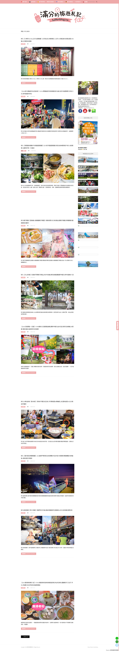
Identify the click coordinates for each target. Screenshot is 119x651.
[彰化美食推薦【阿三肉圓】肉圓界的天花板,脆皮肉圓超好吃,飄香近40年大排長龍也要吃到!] (47, 530)
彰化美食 (23, 406)
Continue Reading (30, 137)
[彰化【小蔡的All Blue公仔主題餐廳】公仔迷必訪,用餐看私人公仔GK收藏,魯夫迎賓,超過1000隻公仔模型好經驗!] (47, 61)
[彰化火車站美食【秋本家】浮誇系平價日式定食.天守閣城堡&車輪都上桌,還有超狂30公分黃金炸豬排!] (47, 424)
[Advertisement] (47, 208)
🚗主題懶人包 (86, 1)
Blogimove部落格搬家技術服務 (112, 650)
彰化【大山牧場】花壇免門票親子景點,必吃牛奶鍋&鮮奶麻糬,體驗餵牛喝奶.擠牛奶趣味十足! (47, 275)
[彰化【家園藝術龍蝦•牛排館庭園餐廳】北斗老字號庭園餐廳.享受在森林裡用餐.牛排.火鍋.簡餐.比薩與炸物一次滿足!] (47, 168)
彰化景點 (23, 96)
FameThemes (96, 647)
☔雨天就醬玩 (59, 1)
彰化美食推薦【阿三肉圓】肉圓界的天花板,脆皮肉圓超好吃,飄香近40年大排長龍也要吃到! (47, 510)
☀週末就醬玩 (50, 1)
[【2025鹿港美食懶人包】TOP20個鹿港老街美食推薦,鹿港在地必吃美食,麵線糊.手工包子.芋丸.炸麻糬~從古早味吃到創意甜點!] (47, 605)
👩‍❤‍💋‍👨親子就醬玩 (69, 1)
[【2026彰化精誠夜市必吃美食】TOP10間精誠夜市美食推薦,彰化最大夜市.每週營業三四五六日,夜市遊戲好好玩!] (47, 113)
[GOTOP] (117, 645)
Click (117, 325)
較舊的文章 (26, 636)
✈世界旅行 (78, 1)
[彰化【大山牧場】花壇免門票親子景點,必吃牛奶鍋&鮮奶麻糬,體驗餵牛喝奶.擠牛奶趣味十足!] (47, 294)
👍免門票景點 (41, 1)
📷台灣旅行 (24, 150)
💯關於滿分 (24, 1)
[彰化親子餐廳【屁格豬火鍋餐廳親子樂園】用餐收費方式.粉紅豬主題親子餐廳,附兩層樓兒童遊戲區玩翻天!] (47, 243)
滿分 (28, 96)
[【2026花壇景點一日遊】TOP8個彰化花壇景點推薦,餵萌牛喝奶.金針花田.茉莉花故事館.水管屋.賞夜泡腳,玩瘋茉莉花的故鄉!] (47, 349)
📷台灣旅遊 (32, 1)
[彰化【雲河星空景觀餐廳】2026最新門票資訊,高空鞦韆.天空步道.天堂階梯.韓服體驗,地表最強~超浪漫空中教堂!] (47, 478)
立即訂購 (85, 149)
